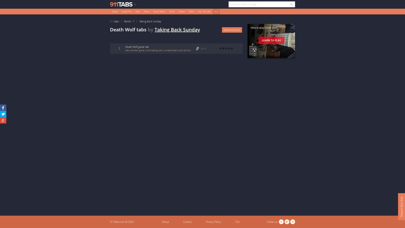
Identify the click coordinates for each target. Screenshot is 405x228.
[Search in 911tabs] (291, 4)
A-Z (216, 11)
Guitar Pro (127, 11)
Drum (172, 11)
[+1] (3, 120)
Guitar (115, 11)
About (165, 222)
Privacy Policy (213, 222)
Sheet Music (159, 11)
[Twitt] (3, 114)
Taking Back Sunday (177, 29)
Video (191, 11)
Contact (187, 222)
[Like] (3, 107)
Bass (137, 11)
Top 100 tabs (204, 11)
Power (182, 11)
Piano (146, 11)
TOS (237, 222)
